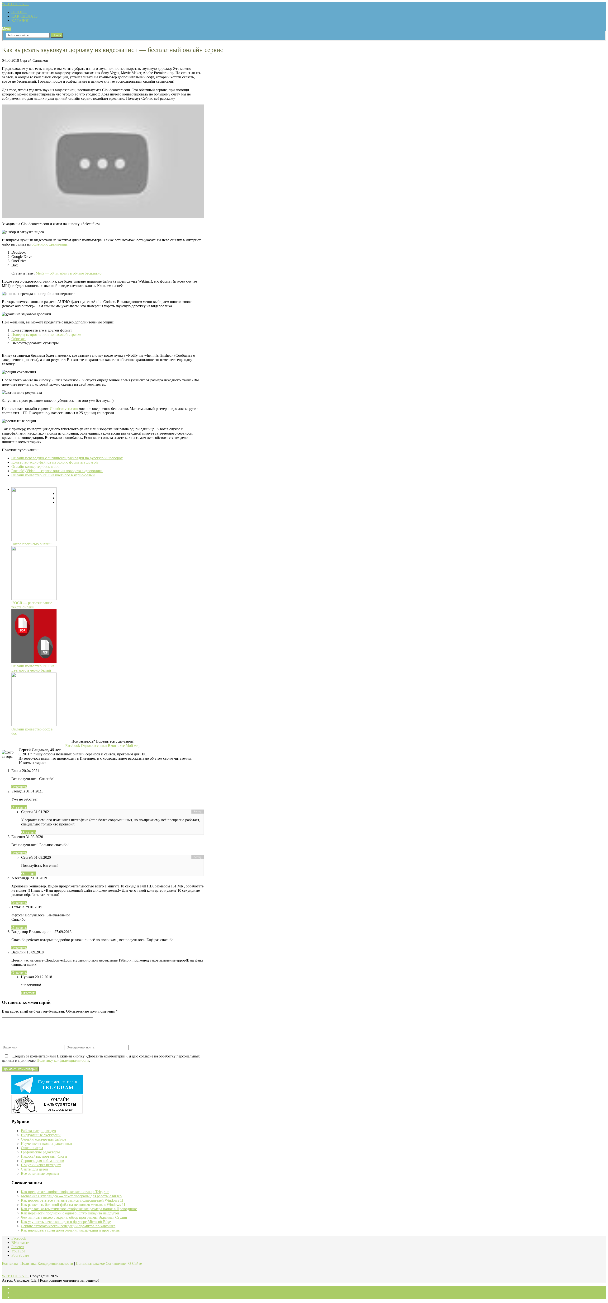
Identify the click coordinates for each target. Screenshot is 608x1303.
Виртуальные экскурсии (41, 1135)
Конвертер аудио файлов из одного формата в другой (54, 462)
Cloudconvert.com (64, 409)
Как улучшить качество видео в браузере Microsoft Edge (66, 1222)
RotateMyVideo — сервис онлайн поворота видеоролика (57, 471)
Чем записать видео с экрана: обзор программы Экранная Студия (74, 1217)
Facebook (18, 1238)
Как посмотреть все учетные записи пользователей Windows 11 (72, 1200)
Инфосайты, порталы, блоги (44, 1156)
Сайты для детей (34, 1169)
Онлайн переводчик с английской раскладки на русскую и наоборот (67, 458)
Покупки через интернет (41, 1165)
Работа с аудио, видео (38, 1131)
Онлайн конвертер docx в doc (35, 466)
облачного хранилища (49, 244)
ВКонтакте (20, 1243)
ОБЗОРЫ (19, 12)
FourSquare (20, 1255)
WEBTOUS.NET (15, 4)
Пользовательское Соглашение (101, 1263)
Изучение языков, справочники (46, 1144)
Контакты (10, 1263)
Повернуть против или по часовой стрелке (46, 334)
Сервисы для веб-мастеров (42, 1161)
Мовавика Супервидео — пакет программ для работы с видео (71, 1196)
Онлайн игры (32, 1148)
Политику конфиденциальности (63, 1060)
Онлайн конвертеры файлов (43, 1139)
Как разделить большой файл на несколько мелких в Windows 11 (73, 1205)
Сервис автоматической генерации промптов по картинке (68, 1226)
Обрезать (18, 339)
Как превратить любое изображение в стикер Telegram (65, 1192)
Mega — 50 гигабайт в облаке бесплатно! (69, 273)
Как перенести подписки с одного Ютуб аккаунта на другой (70, 1213)
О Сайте (135, 1263)
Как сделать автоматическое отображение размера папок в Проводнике (79, 1209)
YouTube (18, 1251)
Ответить (19, 787)
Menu (6, 29)
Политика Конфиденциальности (46, 1263)
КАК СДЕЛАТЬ (24, 16)
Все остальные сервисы (40, 1173)
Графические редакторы (40, 1152)
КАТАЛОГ (20, 21)
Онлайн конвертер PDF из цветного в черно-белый (53, 475)
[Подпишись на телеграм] (47, 1092)
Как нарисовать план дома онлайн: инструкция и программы (70, 1230)
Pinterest (17, 1247)
